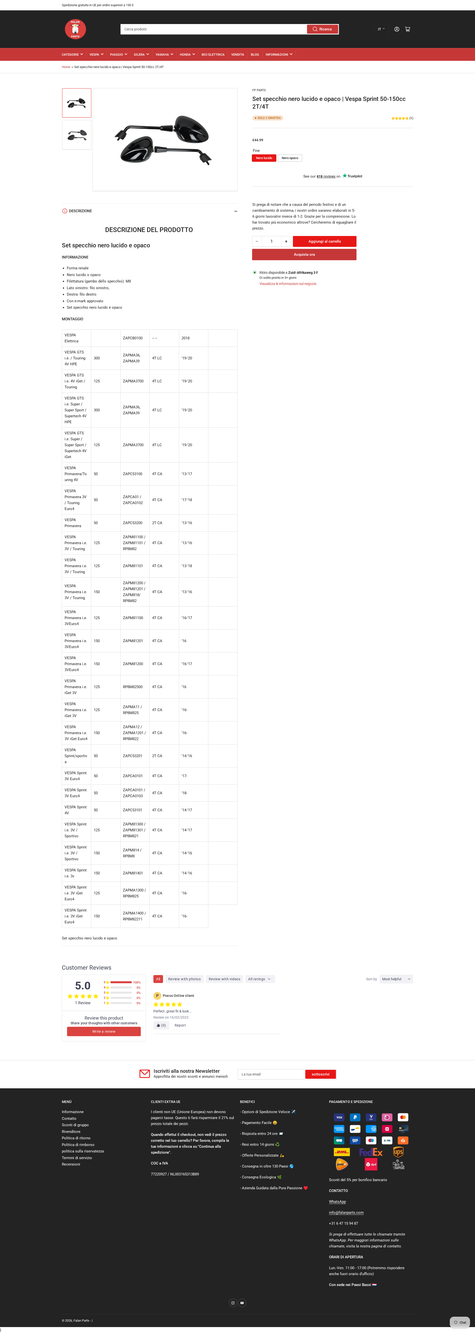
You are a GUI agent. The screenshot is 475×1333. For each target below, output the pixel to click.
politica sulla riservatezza (83, 1151)
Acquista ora (304, 254)
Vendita (237, 54)
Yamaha (162, 54)
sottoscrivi (321, 1074)
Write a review (104, 1031)
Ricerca (325, 29)
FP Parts (259, 90)
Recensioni (71, 1164)
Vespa (94, 54)
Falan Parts (81, 1320)
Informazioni (277, 54)
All (158, 979)
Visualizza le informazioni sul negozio (288, 284)
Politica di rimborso (78, 1145)
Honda (185, 54)
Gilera (139, 54)
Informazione (73, 1112)
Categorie (70, 54)
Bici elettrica (213, 54)
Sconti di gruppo (75, 1125)
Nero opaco (290, 158)
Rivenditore (71, 1131)
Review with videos (224, 979)
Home (66, 67)
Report (180, 1025)
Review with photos (184, 979)
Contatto (69, 1118)
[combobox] (229, 29)
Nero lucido (264, 158)
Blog (255, 54)
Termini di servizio (77, 1158)
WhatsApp (337, 1201)
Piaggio (116, 54)
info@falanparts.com (346, 1212)
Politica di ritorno (76, 1138)
